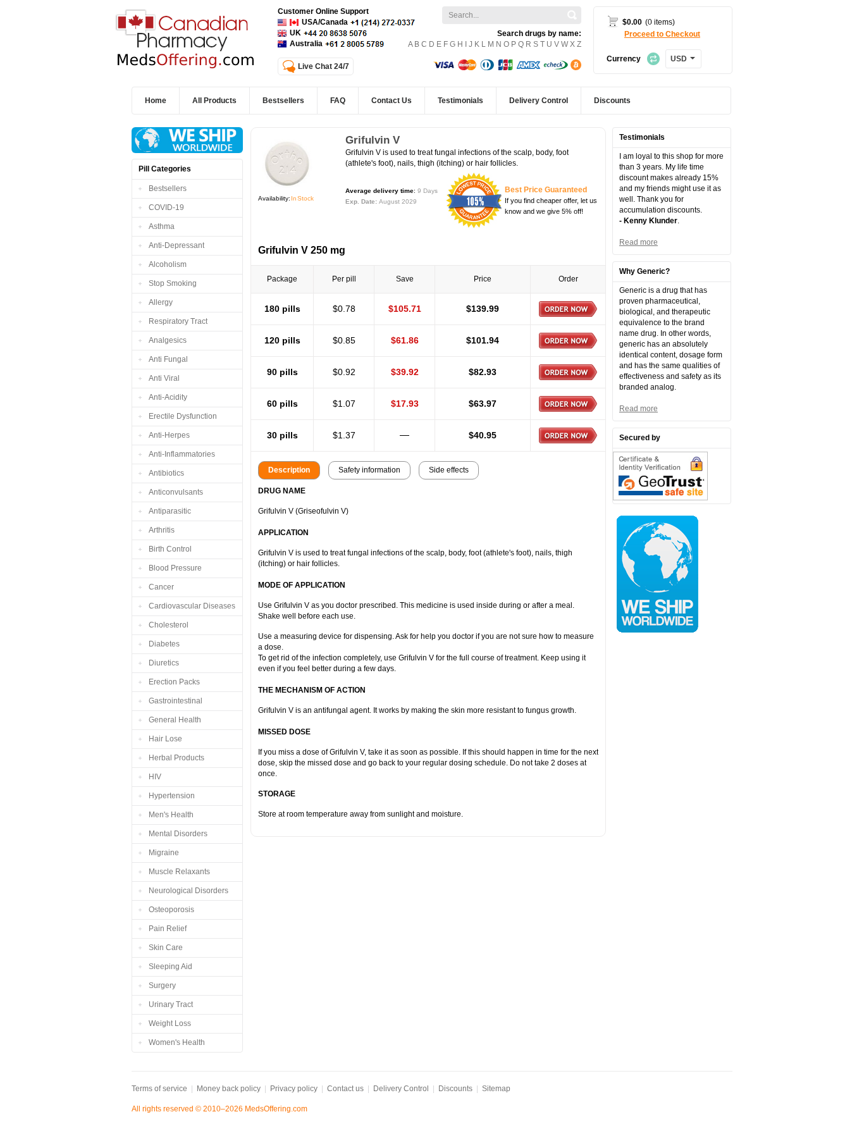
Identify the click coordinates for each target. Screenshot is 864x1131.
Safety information (369, 470)
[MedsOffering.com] (186, 40)
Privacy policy (294, 1088)
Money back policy (229, 1088)
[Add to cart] (568, 309)
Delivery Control (401, 1088)
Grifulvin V (372, 140)
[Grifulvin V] (287, 164)
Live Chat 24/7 (323, 66)
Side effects (449, 470)
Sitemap (496, 1088)
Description (289, 470)
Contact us (345, 1088)
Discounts (455, 1088)
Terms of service (159, 1088)
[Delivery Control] (187, 140)
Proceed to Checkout (662, 34)
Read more (638, 242)
